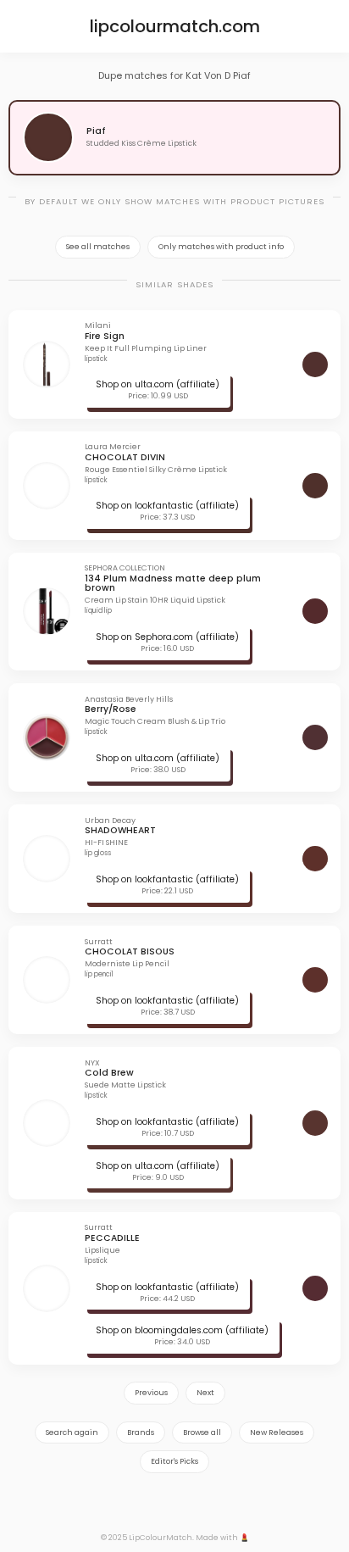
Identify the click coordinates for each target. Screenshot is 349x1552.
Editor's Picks (174, 1461)
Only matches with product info (221, 247)
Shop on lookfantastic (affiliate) (167, 505)
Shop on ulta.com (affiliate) (157, 384)
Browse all (202, 1432)
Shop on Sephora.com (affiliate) (167, 637)
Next (205, 1393)
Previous (151, 1393)
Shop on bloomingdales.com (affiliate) (182, 1330)
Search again (72, 1432)
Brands (140, 1432)
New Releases (276, 1432)
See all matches (98, 247)
